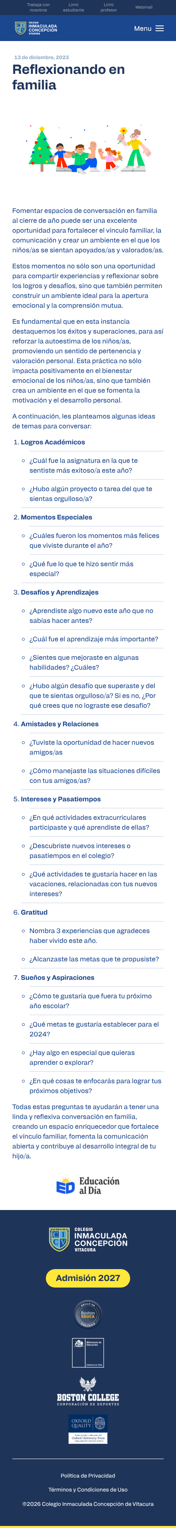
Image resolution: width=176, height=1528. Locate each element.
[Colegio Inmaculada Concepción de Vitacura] (36, 28)
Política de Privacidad (88, 1475)
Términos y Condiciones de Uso (88, 1489)
